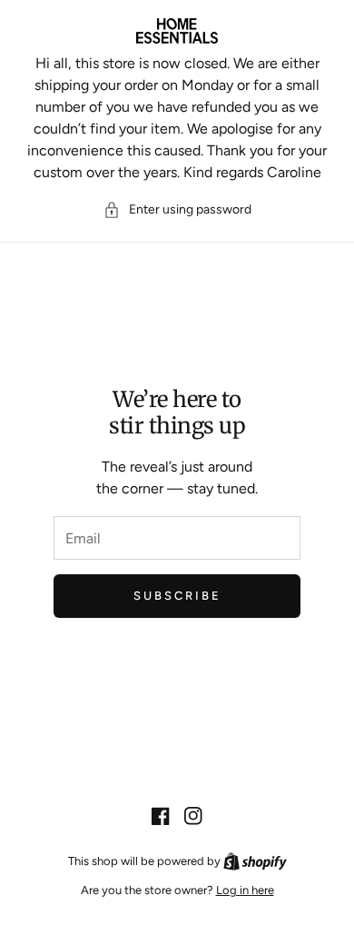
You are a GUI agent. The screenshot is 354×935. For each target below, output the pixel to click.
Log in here (245, 890)
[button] (177, 209)
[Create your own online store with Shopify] (255, 861)
